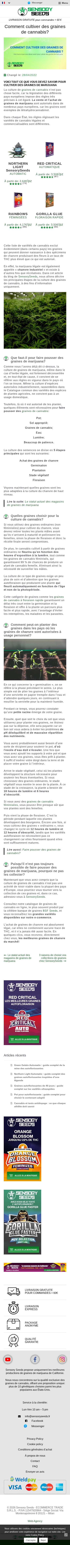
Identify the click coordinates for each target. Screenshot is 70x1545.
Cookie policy (35, 1444)
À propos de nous (35, 1455)
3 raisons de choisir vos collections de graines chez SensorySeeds (52, 958)
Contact (35, 1461)
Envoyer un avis (35, 1471)
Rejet (43, 1540)
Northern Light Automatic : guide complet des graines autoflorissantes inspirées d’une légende (39, 1077)
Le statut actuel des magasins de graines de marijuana (17, 958)
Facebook (37, 1420)
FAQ (35, 1466)
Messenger (37, 1426)
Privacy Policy (35, 1438)
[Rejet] (66, 1534)
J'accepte (31, 1540)
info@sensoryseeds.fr (37, 1416)
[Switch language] (6, 3)
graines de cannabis (35, 89)
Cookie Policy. (37, 1535)
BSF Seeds (50, 910)
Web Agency (35, 1521)
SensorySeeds (27, 276)
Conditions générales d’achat (35, 1449)
